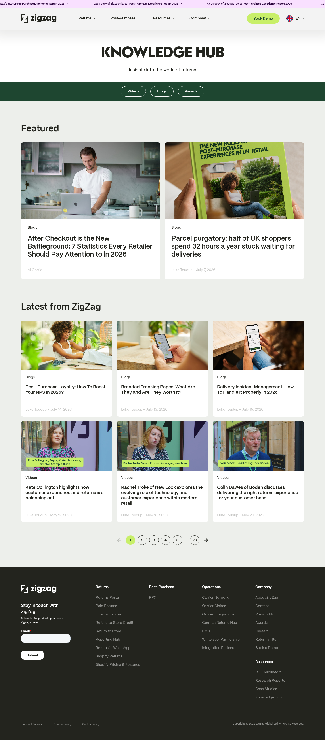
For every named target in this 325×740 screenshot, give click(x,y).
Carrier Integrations (218, 614)
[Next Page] (206, 540)
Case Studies (266, 689)
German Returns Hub (219, 622)
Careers (261, 631)
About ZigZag (266, 597)
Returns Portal (108, 597)
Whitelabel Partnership (221, 639)
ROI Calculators (268, 672)
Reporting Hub (108, 639)
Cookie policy (90, 724)
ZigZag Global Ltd (267, 723)
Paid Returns (106, 606)
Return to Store (108, 631)
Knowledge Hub (268, 697)
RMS (206, 631)
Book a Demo (266, 648)
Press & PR (264, 614)
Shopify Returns (109, 656)
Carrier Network (215, 597)
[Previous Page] (119, 540)
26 (195, 540)
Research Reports (270, 680)
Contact (262, 606)
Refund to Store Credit (114, 622)
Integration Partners (218, 648)
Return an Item (267, 639)
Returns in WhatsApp (113, 648)
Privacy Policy (62, 724)
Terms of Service (31, 724)
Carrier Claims (214, 606)
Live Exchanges (108, 614)
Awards (261, 622)
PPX (152, 597)
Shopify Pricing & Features (118, 664)
